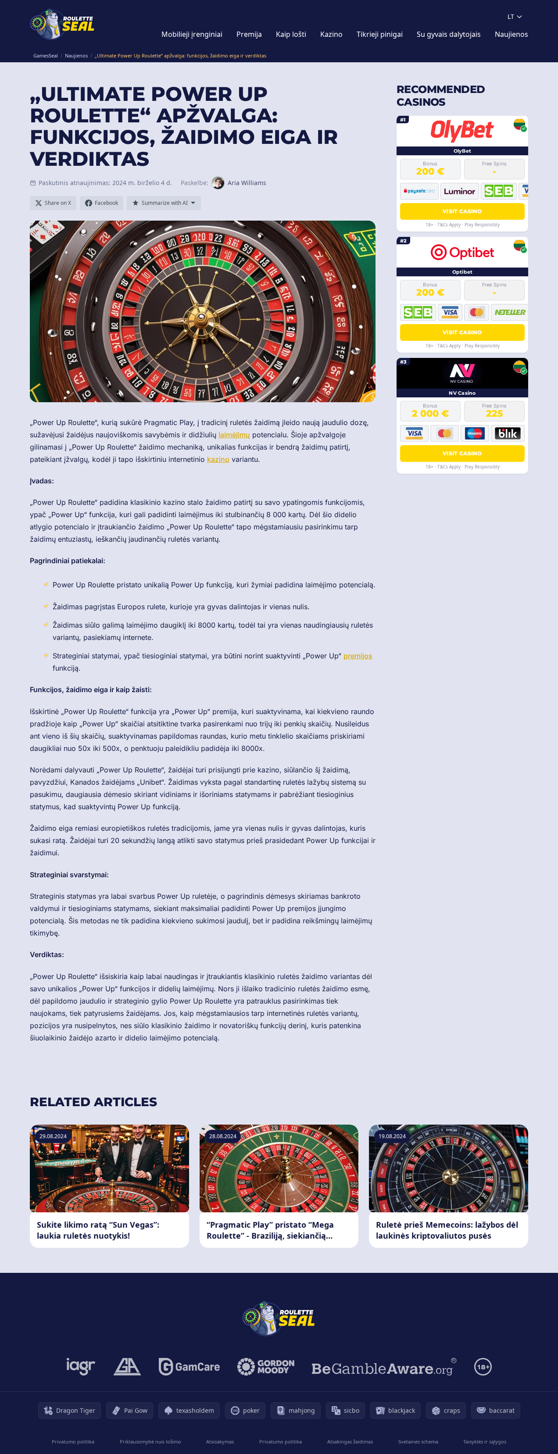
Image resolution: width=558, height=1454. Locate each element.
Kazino (331, 34)
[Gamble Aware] (384, 1366)
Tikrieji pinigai (380, 34)
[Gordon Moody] (265, 1366)
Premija (249, 34)
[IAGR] (81, 1366)
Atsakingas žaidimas (350, 1441)
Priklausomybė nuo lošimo (150, 1441)
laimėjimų (234, 434)
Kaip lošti (291, 34)
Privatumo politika (73, 1441)
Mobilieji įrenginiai (191, 34)
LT (511, 16)
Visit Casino (462, 210)
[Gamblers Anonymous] (127, 1366)
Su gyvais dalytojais (449, 34)
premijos (357, 655)
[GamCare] (189, 1366)
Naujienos (511, 34)
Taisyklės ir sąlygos (484, 1441)
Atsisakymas (220, 1441)
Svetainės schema (418, 1441)
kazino (218, 459)
